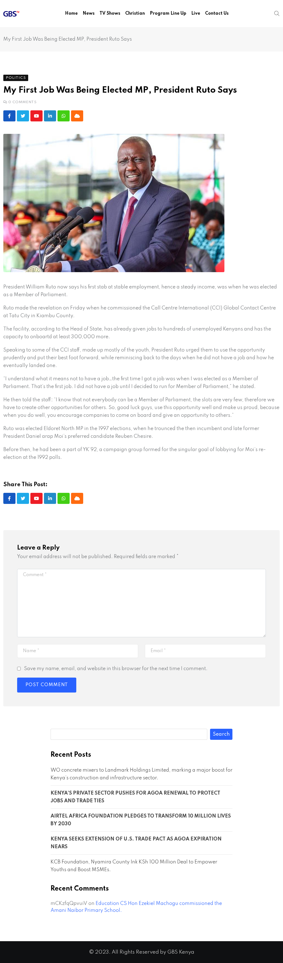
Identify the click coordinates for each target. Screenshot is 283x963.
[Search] (277, 14)
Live (195, 13)
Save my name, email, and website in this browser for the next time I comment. (116, 668)
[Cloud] (77, 115)
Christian (135, 13)
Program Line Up (168, 13)
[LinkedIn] (50, 115)
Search (221, 734)
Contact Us (217, 13)
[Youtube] (36, 115)
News (89, 13)
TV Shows (109, 13)
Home (71, 13)
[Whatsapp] (63, 115)
